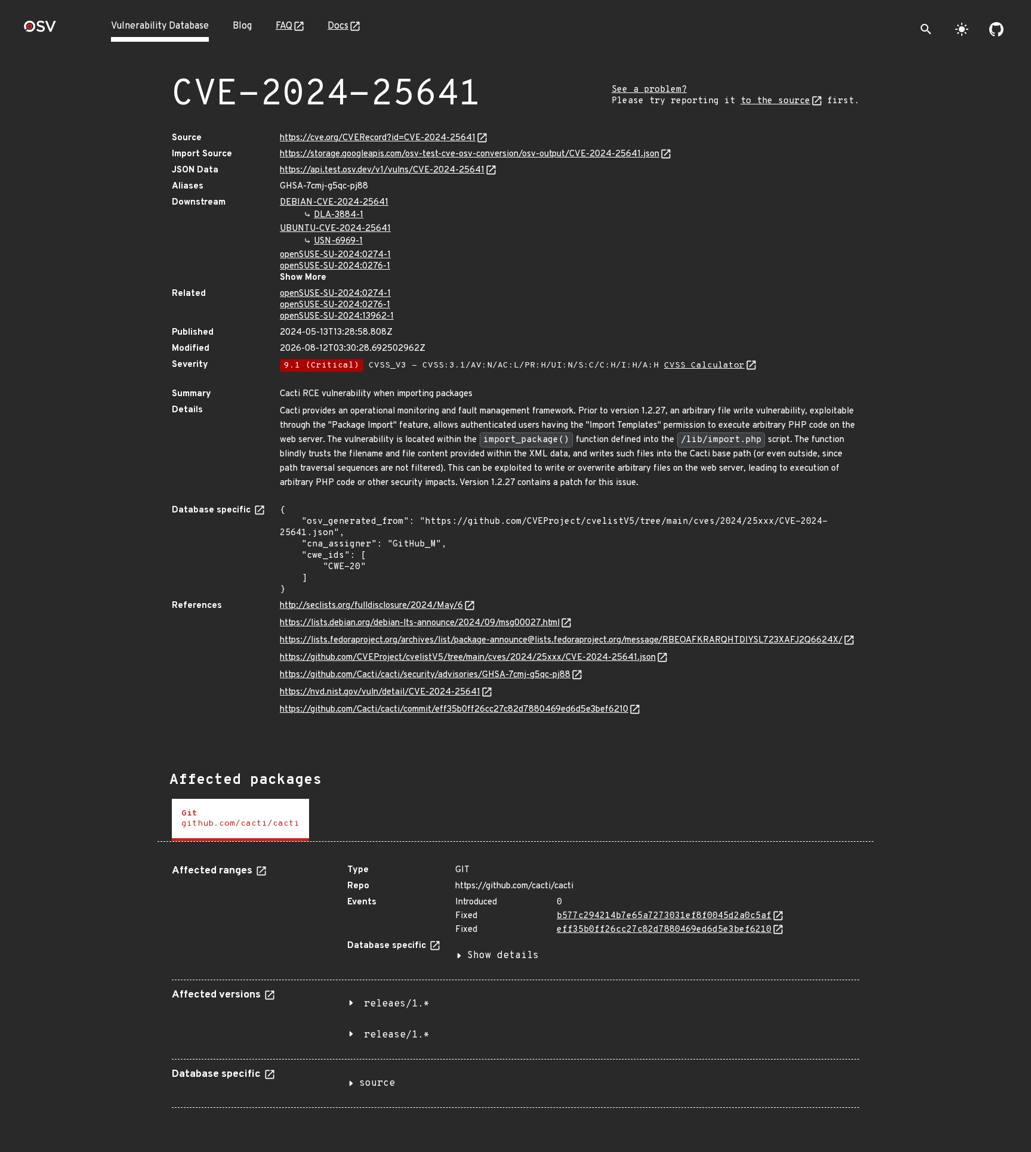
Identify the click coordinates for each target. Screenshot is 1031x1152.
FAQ (284, 26)
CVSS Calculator (704, 365)
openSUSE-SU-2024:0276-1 (335, 266)
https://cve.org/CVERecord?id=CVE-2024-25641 (378, 138)
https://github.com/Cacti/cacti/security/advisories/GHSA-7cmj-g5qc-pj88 (425, 675)
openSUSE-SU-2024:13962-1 (337, 316)
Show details (503, 956)
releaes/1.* (397, 1004)
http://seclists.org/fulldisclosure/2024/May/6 (371, 605)
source (377, 1083)
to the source (775, 101)
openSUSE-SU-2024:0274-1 (335, 255)
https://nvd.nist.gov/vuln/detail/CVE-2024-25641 (380, 692)
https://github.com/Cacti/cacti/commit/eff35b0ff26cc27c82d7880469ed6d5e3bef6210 (454, 709)
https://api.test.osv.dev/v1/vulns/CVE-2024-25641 (382, 170)
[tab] (240, 820)
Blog (242, 26)
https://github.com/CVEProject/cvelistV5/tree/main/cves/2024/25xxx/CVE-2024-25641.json (468, 657)
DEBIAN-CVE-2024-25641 (334, 202)
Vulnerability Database (160, 26)
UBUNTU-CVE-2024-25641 (335, 228)
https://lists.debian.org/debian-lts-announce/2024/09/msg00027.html (420, 623)
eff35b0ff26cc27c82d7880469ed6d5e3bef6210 (664, 929)
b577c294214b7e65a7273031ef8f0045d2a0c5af (664, 916)
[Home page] (40, 30)
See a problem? (649, 89)
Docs (338, 26)
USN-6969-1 (338, 241)
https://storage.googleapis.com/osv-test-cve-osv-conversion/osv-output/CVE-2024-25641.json (469, 154)
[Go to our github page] (996, 29)
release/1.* (397, 1035)
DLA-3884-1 (338, 215)
